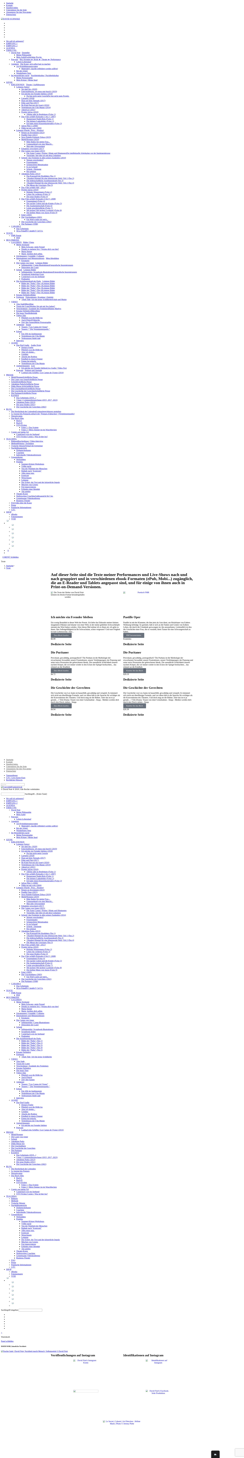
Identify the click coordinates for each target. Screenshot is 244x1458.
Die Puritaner (29, 981)
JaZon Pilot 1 (29, 883)
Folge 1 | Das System (29, 1185)
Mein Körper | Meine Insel (26, 837)
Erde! (26, 972)
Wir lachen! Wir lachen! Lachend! (44, 968)
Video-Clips (21, 1073)
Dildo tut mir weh (31, 885)
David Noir (15, 810)
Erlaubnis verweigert (32, 906)
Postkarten (25, 1036)
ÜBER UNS (11, 808)
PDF (18, 995)
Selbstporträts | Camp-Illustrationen (35, 1022)
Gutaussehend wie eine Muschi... (39, 901)
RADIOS (15, 1153)
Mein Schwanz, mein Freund (33, 1004)
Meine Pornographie (24, 835)
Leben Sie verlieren (38, 952)
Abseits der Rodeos (29, 1114)
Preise (13, 1262)
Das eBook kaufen (61, 635)
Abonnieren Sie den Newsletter (18, 12)
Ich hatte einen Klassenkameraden (44, 881)
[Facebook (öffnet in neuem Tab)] (7, 25)
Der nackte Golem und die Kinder (44, 961)
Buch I (19, 1178)
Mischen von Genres (29, 1242)
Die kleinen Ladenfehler (40, 878)
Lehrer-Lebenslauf (23, 819)
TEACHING (11, 1196)
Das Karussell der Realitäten (41, 933)
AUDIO (14, 1100)
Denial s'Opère (27, 1105)
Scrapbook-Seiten (28, 1032)
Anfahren (15, 821)
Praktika (19, 1219)
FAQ (13, 1260)
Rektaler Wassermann (39, 949)
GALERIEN (16, 1000)
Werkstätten (21, 1217)
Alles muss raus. (27, 1230)
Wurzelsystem (16, 1173)
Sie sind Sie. (29, 846)
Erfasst (19, 1089)
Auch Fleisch (26, 1077)
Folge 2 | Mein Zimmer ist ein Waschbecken (39, 1187)
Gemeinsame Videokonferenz (28, 1256)
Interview (20, 1098)
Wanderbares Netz (23, 830)
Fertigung (20, 1054)
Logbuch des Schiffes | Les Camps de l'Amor (42, 1130)
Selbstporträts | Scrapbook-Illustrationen (37, 1029)
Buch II (19, 1180)
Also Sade (20, 1061)
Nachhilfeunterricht (19, 1205)
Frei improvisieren (28, 1244)
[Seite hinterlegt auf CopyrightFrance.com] (11, 787)
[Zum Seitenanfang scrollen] (2, 791)
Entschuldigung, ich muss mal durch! (39, 849)
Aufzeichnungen (23, 1123)
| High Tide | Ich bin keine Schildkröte (36, 1057)
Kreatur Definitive (23, 1052)
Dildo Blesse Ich (18, 1144)
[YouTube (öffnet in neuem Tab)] (7, 35)
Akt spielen (25, 1249)
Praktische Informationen (21, 1265)
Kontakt (9, 5)
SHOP (8, 1269)
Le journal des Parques (20, 1171)
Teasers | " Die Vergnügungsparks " (35, 1086)
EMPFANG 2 (11, 803)
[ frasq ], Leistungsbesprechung (36, 1157)
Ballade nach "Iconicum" (31, 1228)
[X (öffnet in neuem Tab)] (7, 23)
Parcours (14, 817)
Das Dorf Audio (22, 1102)
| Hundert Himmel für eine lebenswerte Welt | (50, 936)
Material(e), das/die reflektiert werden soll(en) (39, 826)
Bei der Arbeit (22, 828)
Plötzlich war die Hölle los (32, 1075)
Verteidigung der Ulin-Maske (36, 865)
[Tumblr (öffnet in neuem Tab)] (7, 32)
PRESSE (9, 1132)
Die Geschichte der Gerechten (36, 979)
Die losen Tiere (22, 1070)
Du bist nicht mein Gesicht (37, 853)
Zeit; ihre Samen (28, 1080)
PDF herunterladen (133, 635)
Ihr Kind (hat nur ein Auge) (35, 862)
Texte (8, 568)
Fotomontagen (17, 1274)
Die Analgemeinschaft (39, 963)
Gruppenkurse (17, 1214)
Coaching (20, 1210)
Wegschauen (26, 1235)
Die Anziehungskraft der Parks (28, 1038)
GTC (13, 1267)
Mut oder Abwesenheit (35, 904)
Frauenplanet (35, 958)
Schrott (19, 1027)
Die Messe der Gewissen (39, 942)
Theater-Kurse (22, 1251)
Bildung (14, 1198)
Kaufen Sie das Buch (134, 671)
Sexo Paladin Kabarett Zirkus (36, 894)
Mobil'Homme (30, 897)
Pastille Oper (29, 892)
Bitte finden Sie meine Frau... (38, 899)
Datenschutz (11, 14)
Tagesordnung (12, 775)
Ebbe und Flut (30, 860)
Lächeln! (27, 856)
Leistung (22, 844)
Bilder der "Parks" (31, 1041)
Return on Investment (32, 890)
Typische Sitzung (18, 1203)
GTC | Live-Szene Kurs (15, 778)
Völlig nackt (26, 1224)
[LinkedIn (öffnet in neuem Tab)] (7, 30)
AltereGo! (28, 867)
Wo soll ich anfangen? (15, 798)
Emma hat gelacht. (28, 1118)
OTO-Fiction (21, 1182)
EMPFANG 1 (11, 801)
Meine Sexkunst (22, 1002)
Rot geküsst (31, 929)
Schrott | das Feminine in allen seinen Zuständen (43, 915)
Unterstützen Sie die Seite (16, 10)
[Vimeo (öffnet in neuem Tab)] (7, 37)
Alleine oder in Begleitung (41, 872)
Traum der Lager (23, 1064)
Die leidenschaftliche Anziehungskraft (44, 938)
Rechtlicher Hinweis (14, 780)
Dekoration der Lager (30, 1025)
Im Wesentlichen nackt (20, 833)
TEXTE (9, 990)
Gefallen (24, 1112)
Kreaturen (25, 1018)
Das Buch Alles (17, 1176)
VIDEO (14, 1059)
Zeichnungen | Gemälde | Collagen (30, 1013)
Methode (14, 1201)
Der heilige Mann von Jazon (41, 970)
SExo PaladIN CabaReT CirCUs (29, 988)
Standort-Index (12, 8)
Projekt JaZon (29, 869)
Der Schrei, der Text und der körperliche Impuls (40, 1240)
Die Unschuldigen (31, 974)
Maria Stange (26, 1009)
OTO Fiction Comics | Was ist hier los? (32, 1194)
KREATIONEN (17, 842)
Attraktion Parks (30, 931)
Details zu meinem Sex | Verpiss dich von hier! (40, 1006)
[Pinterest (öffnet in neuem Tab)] (7, 28)
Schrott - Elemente (33, 926)
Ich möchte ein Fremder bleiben (37, 851)
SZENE (9, 840)
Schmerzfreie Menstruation (37, 922)
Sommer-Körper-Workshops (32, 1221)
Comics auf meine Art (20, 1189)
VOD (13, 1276)
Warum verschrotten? (34, 917)
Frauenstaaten (31, 920)
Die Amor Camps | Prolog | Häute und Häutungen (46, 910)
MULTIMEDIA (12, 997)
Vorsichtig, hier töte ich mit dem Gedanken (43, 913)
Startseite (9, 3)
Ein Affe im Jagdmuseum (31, 1091)
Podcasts (19, 1128)
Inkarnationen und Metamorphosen (30, 1016)
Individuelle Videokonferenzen (28, 1212)
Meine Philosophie (23, 812)
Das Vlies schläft (38, 874)
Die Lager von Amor (19, 1137)
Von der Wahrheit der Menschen (34, 1226)
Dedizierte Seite (61, 644)
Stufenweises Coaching (25, 1253)
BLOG (9, 1166)
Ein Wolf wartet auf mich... (37, 977)
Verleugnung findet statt (30, 1096)
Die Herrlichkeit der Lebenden (23, 1169)
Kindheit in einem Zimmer (32, 1116)
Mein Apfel (20, 814)
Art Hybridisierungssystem (27, 824)
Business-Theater (23, 1258)
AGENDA (10, 805)
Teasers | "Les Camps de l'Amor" (34, 1084)
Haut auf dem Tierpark (33, 858)
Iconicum (25, 1233)
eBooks (14, 1272)
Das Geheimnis (22, 986)
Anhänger (20, 1082)
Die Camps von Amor (33, 908)
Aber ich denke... (28, 1109)
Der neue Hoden (37, 954)
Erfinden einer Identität (30, 1246)
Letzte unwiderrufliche (39, 965)
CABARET (16, 984)
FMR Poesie (16, 993)
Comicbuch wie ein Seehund (32, 1034)
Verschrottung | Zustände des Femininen (32, 1066)
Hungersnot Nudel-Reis (40, 876)
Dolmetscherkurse (23, 1208)
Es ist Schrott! (32, 924)
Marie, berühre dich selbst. (32, 1011)
